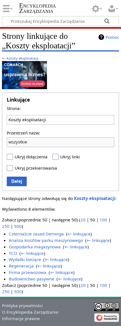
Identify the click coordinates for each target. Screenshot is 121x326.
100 (103, 219)
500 (18, 226)
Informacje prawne (21, 318)
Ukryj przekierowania (36, 168)
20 (83, 219)
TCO (13, 253)
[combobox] (60, 120)
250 (6, 226)
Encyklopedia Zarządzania (37, 8)
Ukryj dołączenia (31, 156)
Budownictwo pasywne (31, 279)
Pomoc (112, 37)
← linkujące (79, 234)
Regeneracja (21, 266)
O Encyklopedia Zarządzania (30, 312)
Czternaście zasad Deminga (36, 234)
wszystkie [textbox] (17, 142)
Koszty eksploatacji (22, 58)
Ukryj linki (70, 156)
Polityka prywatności (22, 305)
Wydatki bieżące (25, 259)
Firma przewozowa (27, 272)
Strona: (14, 108)
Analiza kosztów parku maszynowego (46, 240)
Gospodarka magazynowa (35, 246)
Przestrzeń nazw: (23, 133)
